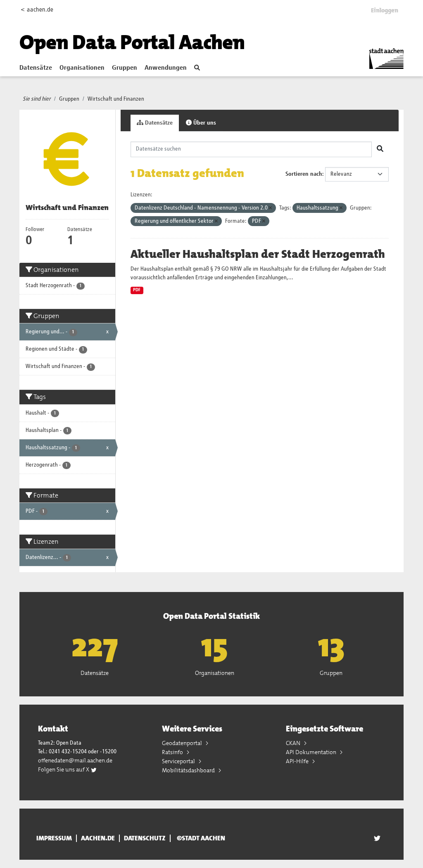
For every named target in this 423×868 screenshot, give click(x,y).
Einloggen (384, 10)
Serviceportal (179, 761)
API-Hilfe (298, 761)
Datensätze (35, 68)
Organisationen (82, 68)
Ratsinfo (173, 752)
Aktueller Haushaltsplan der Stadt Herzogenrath (258, 254)
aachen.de (98, 838)
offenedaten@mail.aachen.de (75, 760)
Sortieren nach (303, 174)
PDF (136, 290)
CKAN (294, 743)
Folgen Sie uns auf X (64, 769)
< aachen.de (37, 10)
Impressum (54, 838)
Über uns (204, 123)
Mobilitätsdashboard (189, 770)
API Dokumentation (311, 752)
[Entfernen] (270, 208)
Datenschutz (145, 838)
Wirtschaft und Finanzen (116, 99)
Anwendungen (166, 68)
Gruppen (124, 68)
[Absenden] (380, 149)
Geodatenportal (182, 743)
